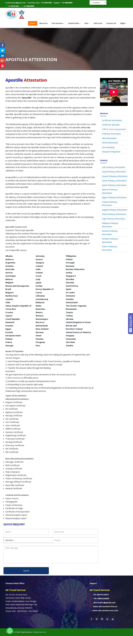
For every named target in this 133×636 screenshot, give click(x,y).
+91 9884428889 (101, 598)
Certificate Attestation (112, 120)
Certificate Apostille (110, 124)
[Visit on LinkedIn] (2, 55)
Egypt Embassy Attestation (114, 197)
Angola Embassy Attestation (114, 209)
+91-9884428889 (28, 6)
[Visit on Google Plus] (2, 60)
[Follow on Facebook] (2, 45)
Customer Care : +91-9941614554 (40, 3)
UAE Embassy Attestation (113, 167)
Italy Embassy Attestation (113, 218)
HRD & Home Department (114, 129)
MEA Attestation (109, 138)
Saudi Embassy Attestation (114, 171)
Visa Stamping (108, 147)
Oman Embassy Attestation (114, 180)
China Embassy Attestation (114, 214)
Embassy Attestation (111, 133)
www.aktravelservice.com (105, 610)
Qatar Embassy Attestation (114, 185)
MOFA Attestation (110, 142)
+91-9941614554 (13, 6)
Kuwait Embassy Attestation (114, 176)
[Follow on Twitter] (2, 50)
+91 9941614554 (101, 594)
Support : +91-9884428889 (63, 3)
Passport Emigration (111, 151)
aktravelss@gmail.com (16, 3)
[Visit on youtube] (2, 65)
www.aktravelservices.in (105, 606)
